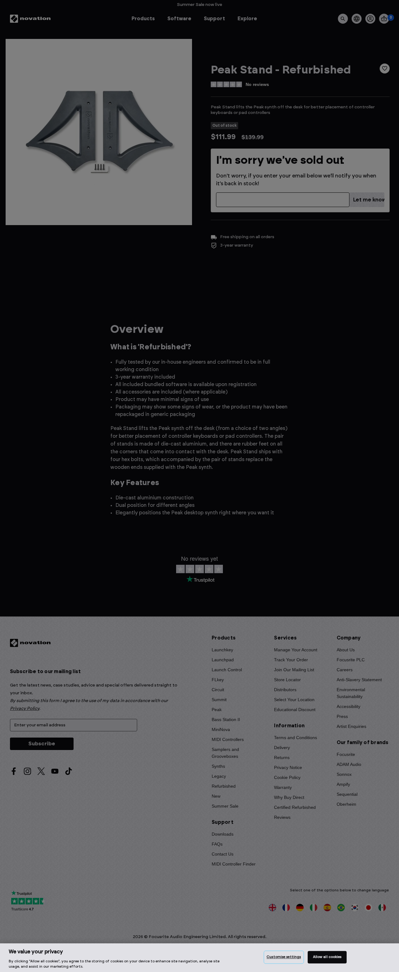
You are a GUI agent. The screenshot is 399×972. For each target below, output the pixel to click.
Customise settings (284, 957)
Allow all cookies (327, 957)
